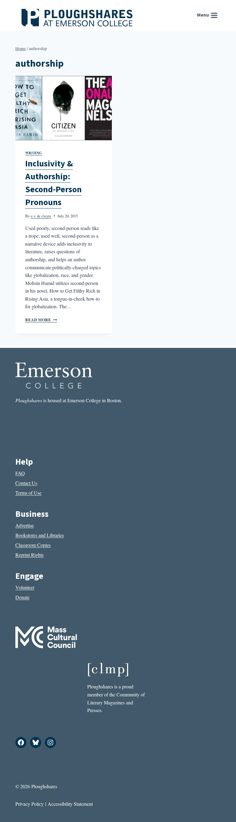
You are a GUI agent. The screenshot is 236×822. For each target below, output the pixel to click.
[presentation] (63, 108)
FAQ (20, 473)
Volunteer (24, 587)
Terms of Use (28, 492)
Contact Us (26, 483)
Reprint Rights (29, 554)
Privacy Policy (29, 804)
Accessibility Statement (70, 804)
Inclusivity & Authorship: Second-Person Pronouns (53, 183)
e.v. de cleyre (41, 216)
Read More (41, 319)
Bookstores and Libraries (39, 535)
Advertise (24, 525)
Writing (33, 152)
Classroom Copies (33, 545)
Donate (22, 597)
